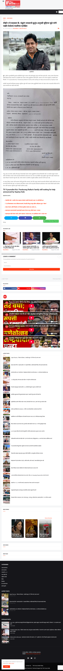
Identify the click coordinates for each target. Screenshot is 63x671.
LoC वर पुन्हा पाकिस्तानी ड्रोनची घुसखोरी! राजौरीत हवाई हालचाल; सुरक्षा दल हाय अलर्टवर (28, 431)
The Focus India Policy (38, 665)
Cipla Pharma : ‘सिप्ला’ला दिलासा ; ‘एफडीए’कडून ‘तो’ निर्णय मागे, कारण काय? (26, 357)
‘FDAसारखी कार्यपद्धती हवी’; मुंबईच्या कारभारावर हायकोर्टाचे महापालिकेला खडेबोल (26, 445)
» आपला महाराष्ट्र (9, 18)
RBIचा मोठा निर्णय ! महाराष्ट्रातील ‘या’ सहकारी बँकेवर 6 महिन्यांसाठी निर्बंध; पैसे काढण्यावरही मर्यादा (29, 364)
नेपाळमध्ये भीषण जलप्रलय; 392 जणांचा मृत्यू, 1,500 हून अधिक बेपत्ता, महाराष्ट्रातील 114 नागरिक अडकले (31, 497)
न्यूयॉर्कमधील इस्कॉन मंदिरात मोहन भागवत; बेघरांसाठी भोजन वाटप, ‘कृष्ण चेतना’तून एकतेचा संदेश (28, 401)
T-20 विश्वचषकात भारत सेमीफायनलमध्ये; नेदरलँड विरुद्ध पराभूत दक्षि (20, 203)
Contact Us (28, 665)
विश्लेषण (3, 581)
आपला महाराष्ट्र (4, 567)
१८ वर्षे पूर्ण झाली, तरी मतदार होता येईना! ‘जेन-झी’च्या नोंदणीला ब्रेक (23, 379)
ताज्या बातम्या (4, 570)
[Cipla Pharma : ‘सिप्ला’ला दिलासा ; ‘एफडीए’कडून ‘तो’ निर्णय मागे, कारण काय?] (5, 597)
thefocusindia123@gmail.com (33, 653)
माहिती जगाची (4, 576)
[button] (3, 1)
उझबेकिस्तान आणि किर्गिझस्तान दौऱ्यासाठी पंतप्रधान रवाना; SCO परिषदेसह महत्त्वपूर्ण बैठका (28, 416)
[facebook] (28, 658)
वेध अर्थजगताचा (4, 583)
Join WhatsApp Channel (52, 221)
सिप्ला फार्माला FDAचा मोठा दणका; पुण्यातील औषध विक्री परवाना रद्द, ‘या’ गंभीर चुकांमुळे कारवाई (28, 423)
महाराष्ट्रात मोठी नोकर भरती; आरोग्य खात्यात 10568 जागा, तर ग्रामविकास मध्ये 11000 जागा (26, 213)
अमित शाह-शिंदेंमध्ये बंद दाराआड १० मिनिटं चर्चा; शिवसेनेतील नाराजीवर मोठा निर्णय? (26, 409)
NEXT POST (5, 279)
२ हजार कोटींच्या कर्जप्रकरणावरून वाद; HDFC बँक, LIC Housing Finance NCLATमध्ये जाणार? (30, 475)
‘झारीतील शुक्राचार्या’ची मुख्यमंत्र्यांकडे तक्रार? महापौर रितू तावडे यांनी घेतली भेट (26, 394)
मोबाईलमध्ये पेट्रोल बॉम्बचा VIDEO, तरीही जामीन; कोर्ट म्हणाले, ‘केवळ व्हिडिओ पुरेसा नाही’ (27, 460)
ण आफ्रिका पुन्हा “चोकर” (41, 203)
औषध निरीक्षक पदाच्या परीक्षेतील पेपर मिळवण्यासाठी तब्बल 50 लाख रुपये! (24, 468)
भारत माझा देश (4, 574)
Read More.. (6, 249)
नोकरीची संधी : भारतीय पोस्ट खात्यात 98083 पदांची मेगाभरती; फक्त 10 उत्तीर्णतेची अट (24, 200)
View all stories (48, 518)
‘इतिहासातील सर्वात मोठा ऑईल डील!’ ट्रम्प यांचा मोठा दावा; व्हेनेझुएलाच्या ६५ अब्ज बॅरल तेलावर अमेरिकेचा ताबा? (31, 438)
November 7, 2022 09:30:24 (19, 28)
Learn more (11, 663)
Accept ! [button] (6, 666)
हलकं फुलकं (4, 585)
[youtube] (31, 658)
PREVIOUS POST (57, 279)
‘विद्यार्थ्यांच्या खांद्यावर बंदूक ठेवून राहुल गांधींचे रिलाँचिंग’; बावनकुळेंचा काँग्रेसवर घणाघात (27, 453)
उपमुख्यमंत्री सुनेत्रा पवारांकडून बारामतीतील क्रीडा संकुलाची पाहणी (23, 490)
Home (4, 18)
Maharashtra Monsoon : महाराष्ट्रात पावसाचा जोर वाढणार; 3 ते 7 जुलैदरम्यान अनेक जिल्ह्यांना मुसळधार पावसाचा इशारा (33, 637)
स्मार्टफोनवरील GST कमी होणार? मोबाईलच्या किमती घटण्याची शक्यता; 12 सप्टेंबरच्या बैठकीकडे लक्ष (29, 372)
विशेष (3, 579)
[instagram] (35, 658)
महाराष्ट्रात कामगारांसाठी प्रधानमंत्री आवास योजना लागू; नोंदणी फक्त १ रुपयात (22, 210)
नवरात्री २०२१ (4, 572)
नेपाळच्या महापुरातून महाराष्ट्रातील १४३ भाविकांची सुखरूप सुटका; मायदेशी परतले (26, 387)
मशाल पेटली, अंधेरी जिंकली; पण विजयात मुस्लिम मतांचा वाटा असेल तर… (21, 207)
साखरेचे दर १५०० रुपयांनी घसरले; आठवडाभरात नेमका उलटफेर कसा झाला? (25, 482)
